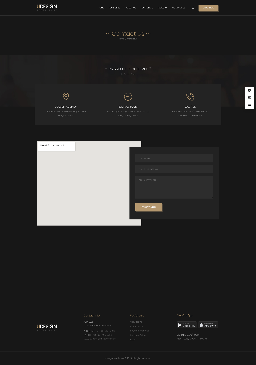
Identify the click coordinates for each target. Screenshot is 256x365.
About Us (131, 7)
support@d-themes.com (103, 338)
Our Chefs (147, 7)
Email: (87, 338)
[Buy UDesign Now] (249, 105)
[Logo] (47, 7)
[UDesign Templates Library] (249, 98)
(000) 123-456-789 (198, 111)
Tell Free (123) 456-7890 (103, 331)
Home (101, 7)
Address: (88, 321)
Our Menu (114, 7)
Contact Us (179, 7)
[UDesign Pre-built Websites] (249, 90)
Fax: (86, 334)
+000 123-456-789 (192, 115)
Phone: (87, 331)
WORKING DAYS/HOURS (188, 334)
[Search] (193, 7)
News (161, 7)
